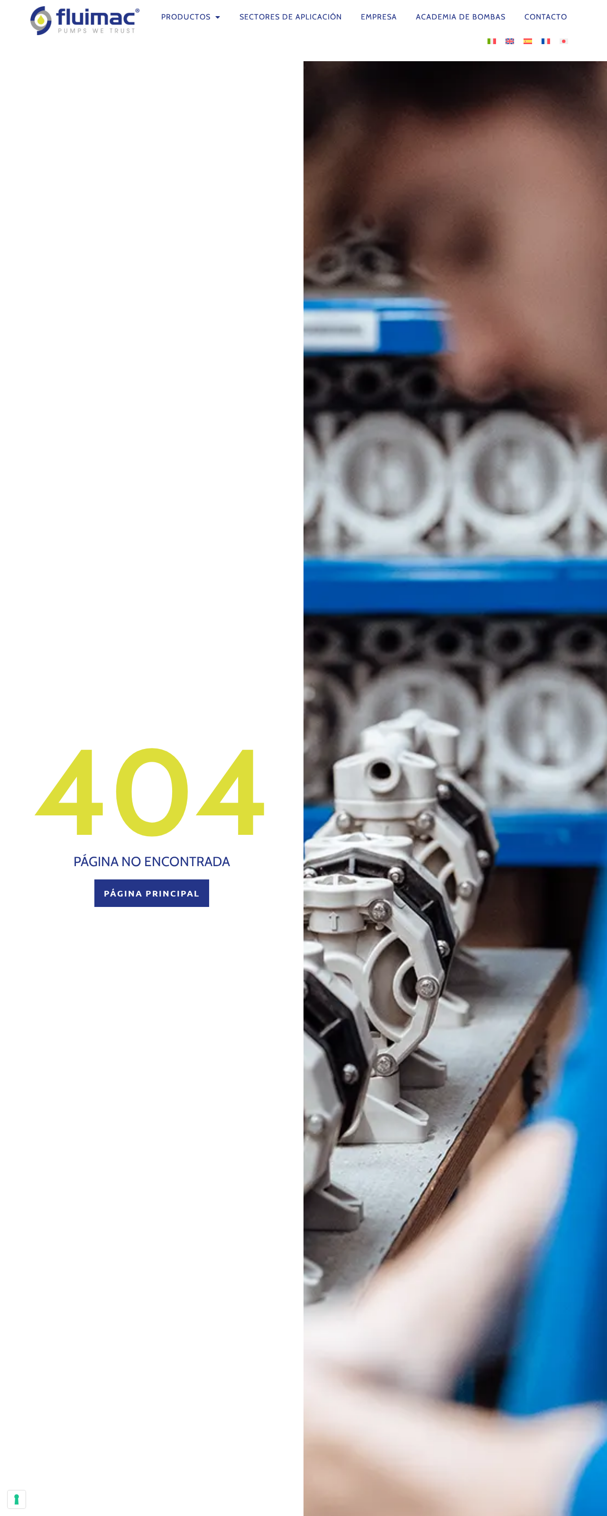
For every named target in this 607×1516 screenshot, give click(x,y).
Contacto (545, 16)
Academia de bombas (461, 16)
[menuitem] (492, 40)
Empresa (379, 16)
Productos (186, 16)
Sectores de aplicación (290, 16)
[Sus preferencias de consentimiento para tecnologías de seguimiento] (17, 1499)
